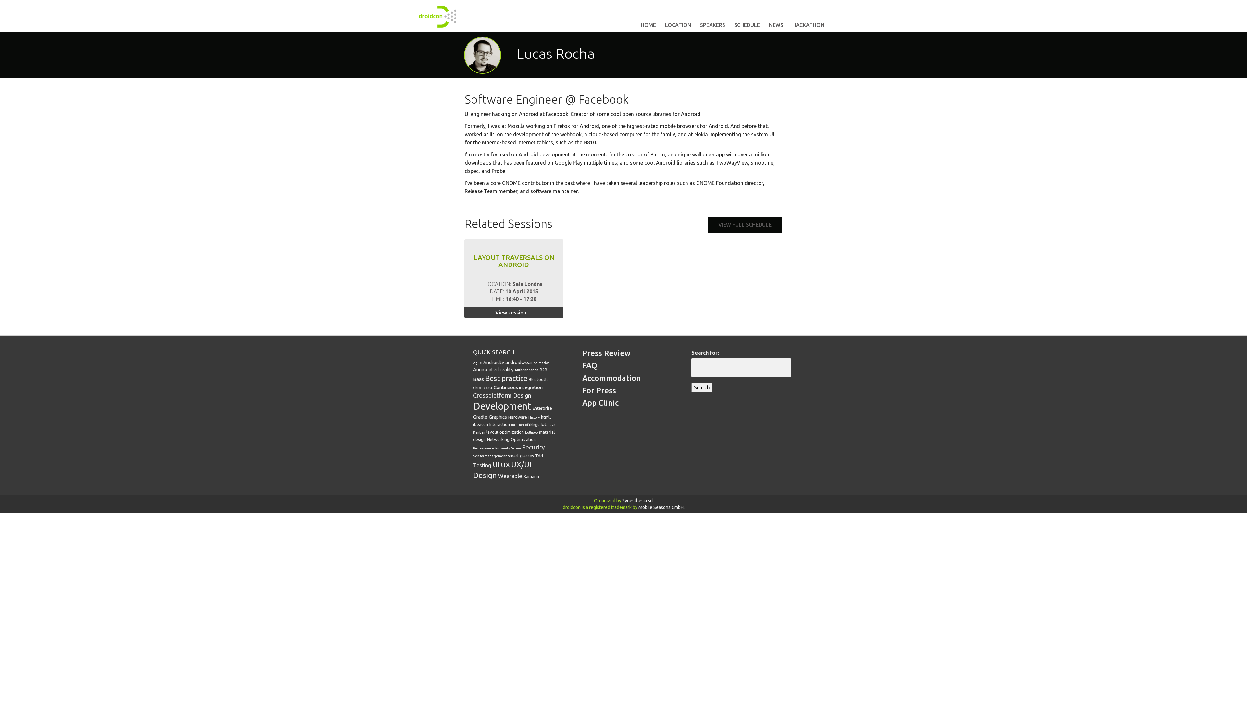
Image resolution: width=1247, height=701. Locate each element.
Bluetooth (538, 379)
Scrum (516, 448)
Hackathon (808, 25)
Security (533, 447)
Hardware (517, 417)
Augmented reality (493, 369)
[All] (754, 55)
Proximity (502, 448)
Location (678, 25)
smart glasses (521, 455)
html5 (546, 417)
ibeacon (480, 424)
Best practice (506, 378)
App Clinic (600, 403)
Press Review (606, 353)
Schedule (747, 25)
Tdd (539, 455)
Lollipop (531, 432)
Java (551, 425)
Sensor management (490, 456)
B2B (543, 369)
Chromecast (482, 388)
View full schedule (745, 225)
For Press (599, 390)
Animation (542, 363)
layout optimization (505, 432)
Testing (482, 465)
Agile (477, 363)
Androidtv (493, 362)
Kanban (479, 432)
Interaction (499, 424)
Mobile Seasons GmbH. (661, 507)
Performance (483, 448)
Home (648, 25)
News (776, 25)
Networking (498, 439)
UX (505, 465)
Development (502, 406)
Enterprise (542, 408)
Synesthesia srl (637, 500)
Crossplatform (492, 395)
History (534, 417)
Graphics (498, 417)
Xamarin (531, 476)
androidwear (518, 362)
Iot (543, 424)
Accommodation (611, 378)
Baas (478, 379)
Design (522, 395)
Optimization (523, 439)
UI (496, 465)
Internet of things (525, 425)
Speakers (712, 25)
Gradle (480, 417)
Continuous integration (518, 387)
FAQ (589, 365)
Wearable (510, 476)
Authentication (526, 370)
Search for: (705, 353)
